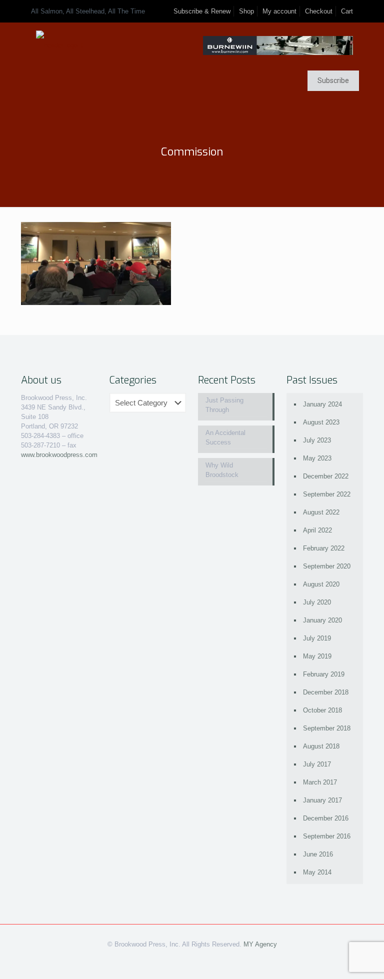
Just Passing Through (225, 405)
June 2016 (318, 854)
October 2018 (322, 710)
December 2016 (325, 818)
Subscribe (333, 80)
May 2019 (317, 656)
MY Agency (260, 944)
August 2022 (321, 512)
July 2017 (317, 764)
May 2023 (317, 458)
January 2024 (322, 404)
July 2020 (317, 602)
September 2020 (326, 566)
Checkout (318, 11)
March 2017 (320, 782)
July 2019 (317, 638)
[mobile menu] (29, 82)
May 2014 (317, 872)
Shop (246, 11)
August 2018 (321, 746)
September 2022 (326, 494)
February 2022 (323, 548)
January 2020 (322, 620)
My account (279, 11)
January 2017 (322, 800)
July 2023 (317, 440)
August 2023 (321, 422)
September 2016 (326, 836)
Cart (347, 11)
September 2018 (326, 728)
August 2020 (321, 584)
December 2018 (325, 692)
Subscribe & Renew (202, 11)
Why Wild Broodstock (222, 470)
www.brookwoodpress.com (59, 454)
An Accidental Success (226, 437)
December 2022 (325, 476)
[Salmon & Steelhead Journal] (59, 45)
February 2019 (323, 674)
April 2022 (317, 530)
